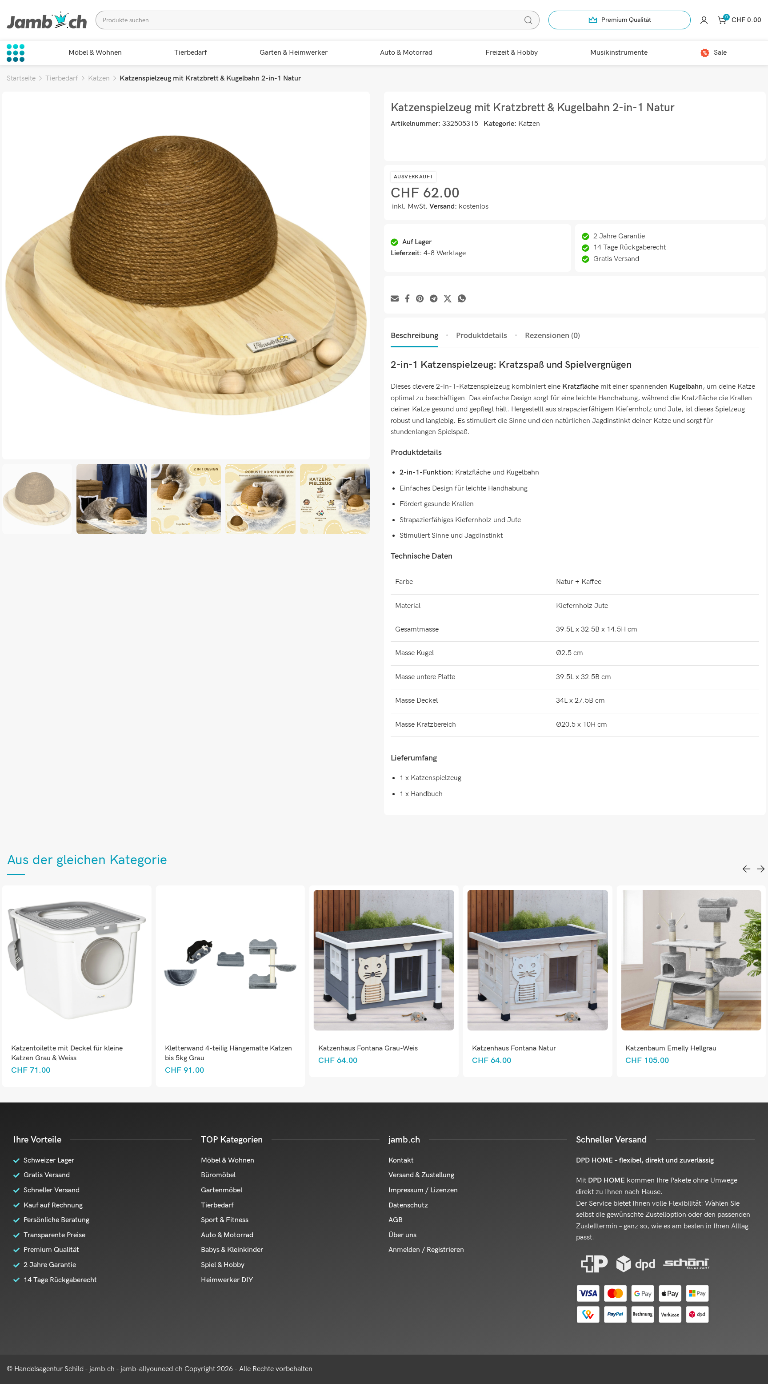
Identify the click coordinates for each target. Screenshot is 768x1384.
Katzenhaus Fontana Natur (360, 1048)
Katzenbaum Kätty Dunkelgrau (673, 1048)
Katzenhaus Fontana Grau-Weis (214, 1048)
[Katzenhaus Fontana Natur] (384, 960)
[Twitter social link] (447, 299)
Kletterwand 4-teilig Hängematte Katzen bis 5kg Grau (74, 1053)
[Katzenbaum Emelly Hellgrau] (537, 960)
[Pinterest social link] (420, 299)
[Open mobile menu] (15, 53)
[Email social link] (395, 299)
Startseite (21, 78)
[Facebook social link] (407, 299)
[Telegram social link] (433, 299)
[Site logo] (47, 20)
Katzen (99, 78)
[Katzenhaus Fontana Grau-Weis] (230, 960)
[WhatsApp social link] (462, 299)
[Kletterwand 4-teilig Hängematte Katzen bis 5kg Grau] (77, 960)
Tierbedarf (61, 78)
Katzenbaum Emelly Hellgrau (517, 1048)
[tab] (414, 335)
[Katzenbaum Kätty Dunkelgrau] (691, 960)
